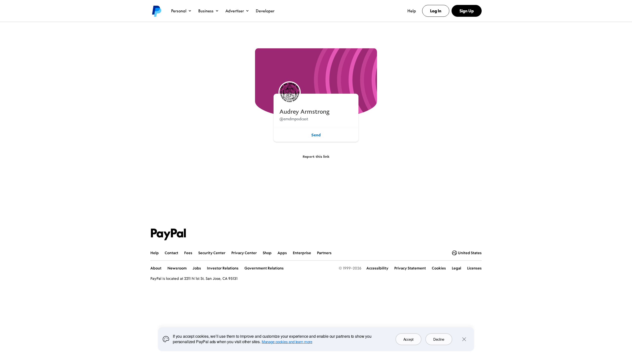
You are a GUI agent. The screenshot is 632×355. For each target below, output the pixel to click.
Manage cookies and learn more (287, 341)
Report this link (316, 156)
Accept (408, 339)
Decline (438, 339)
